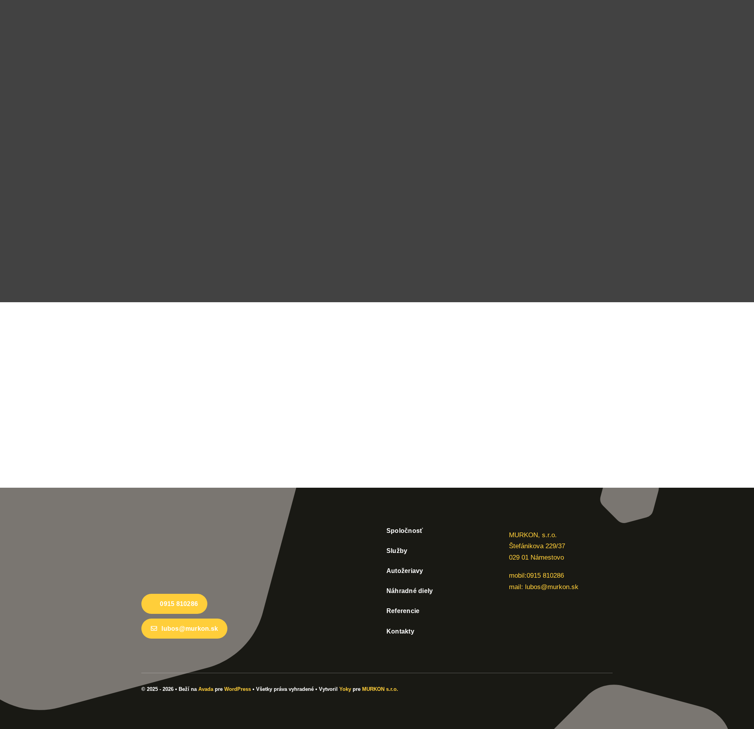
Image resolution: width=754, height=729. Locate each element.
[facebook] (597, 688)
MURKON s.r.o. (380, 689)
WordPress (237, 689)
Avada (205, 689)
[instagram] (610, 688)
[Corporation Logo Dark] (200, 526)
